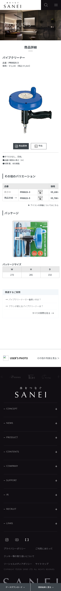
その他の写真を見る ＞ (48, 358)
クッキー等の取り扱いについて (19, 556)
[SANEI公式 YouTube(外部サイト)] (17, 540)
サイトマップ (41, 563)
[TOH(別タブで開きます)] (29, 377)
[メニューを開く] (56, 5)
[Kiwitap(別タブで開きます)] (44, 377)
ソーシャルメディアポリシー (18, 563)
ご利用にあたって (44, 548)
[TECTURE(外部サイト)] (27, 540)
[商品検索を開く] (46, 5)
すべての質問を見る (41, 313)
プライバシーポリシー (15, 548)
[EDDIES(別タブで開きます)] (13, 376)
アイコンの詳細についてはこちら (44, 205)
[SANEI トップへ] (30, 392)
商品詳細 (8, 197)
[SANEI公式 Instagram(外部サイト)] (7, 540)
